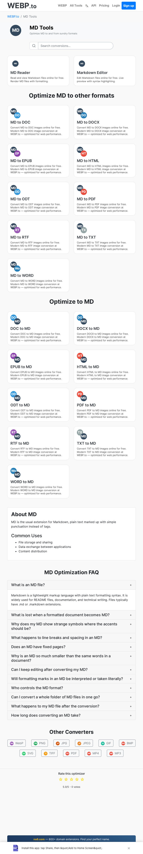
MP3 (115, 753)
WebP (16, 743)
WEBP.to (13, 16)
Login (116, 5)
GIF (106, 743)
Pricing (104, 5)
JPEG (84, 743)
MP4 (93, 753)
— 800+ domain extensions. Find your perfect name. (72, 839)
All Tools (76, 5)
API (93, 5)
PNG (40, 743)
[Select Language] (87, 5)
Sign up (128, 5)
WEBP (62, 5)
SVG (28, 753)
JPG (62, 743)
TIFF (50, 753)
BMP (127, 743)
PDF (71, 753)
